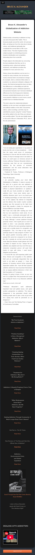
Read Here (17, 393)
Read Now (17, 328)
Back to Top (17, 551)
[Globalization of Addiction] (25, 135)
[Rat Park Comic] (17, 480)
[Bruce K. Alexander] (10, 134)
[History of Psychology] (17, 12)
